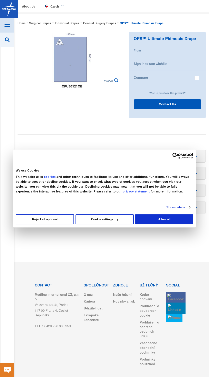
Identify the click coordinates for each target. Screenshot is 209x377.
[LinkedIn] (176, 308)
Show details (175, 207)
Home (22, 23)
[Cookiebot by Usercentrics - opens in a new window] (175, 156)
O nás (88, 294)
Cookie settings (102, 219)
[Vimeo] (174, 318)
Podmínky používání (147, 361)
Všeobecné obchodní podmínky (148, 348)
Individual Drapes (67, 23)
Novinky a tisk (124, 301)
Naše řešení (122, 294)
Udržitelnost (93, 308)
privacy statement (136, 191)
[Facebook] (176, 297)
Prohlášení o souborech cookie (149, 311)
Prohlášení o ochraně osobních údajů (149, 329)
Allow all (164, 219)
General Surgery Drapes (99, 23)
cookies (50, 176)
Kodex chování (146, 297)
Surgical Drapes (40, 23)
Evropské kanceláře (91, 317)
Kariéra (89, 301)
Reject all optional (45, 219)
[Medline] (9, 9)
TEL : (53, 325)
